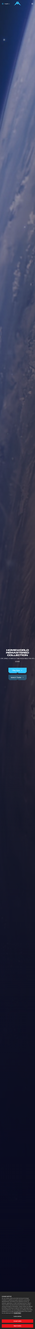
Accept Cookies (17, 1321)
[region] (17, 1310)
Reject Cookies (17, 1325)
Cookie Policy (17, 1313)
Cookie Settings (17, 1316)
